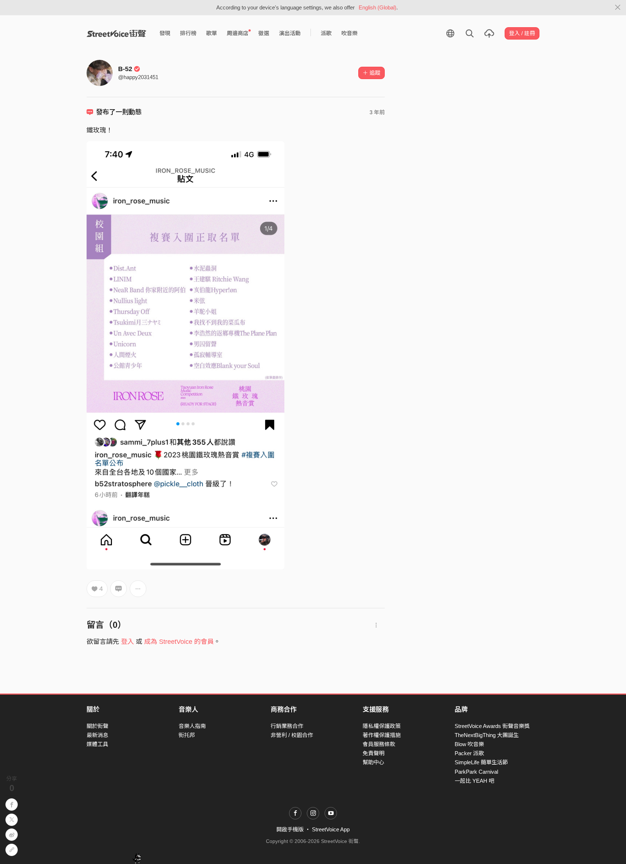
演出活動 (290, 33)
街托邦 (187, 735)
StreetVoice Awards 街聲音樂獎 (492, 726)
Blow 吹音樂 (469, 744)
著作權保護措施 (382, 735)
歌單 (211, 33)
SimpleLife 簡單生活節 (481, 762)
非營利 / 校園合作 (292, 735)
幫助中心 (373, 762)
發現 (164, 33)
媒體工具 (97, 744)
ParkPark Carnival (476, 772)
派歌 (326, 33)
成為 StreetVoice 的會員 (179, 641)
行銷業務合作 (287, 726)
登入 (127, 641)
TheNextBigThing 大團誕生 (487, 735)
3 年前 (377, 112)
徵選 (263, 33)
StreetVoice (116, 33)
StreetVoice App (331, 829)
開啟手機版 (290, 829)
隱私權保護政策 (382, 726)
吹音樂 (349, 33)
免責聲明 (373, 753)
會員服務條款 (379, 744)
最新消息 (97, 735)
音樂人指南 (192, 726)
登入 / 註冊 (522, 33)
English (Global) (377, 7)
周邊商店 (238, 33)
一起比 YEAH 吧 (474, 781)
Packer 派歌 (469, 753)
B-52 (125, 69)
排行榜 (188, 33)
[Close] (618, 7)
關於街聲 (97, 726)
